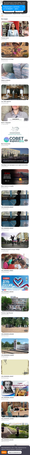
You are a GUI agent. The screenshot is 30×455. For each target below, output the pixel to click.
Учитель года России (7, 313)
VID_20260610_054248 (7, 334)
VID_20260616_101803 (7, 270)
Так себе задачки (6, 101)
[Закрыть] (23, 7)
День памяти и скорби (7, 186)
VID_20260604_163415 (7, 440)
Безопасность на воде (7, 59)
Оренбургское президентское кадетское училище (15, 165)
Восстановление (5, 143)
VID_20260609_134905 (7, 355)
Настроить (19, 10)
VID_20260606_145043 (7, 397)
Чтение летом (5, 38)
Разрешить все (9, 10)
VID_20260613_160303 (7, 291)
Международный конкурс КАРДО (10, 249)
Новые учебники (5, 80)
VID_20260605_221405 (7, 418)
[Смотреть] (15, 29)
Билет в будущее (6, 122)
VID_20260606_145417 (7, 376)
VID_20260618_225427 (7, 207)
